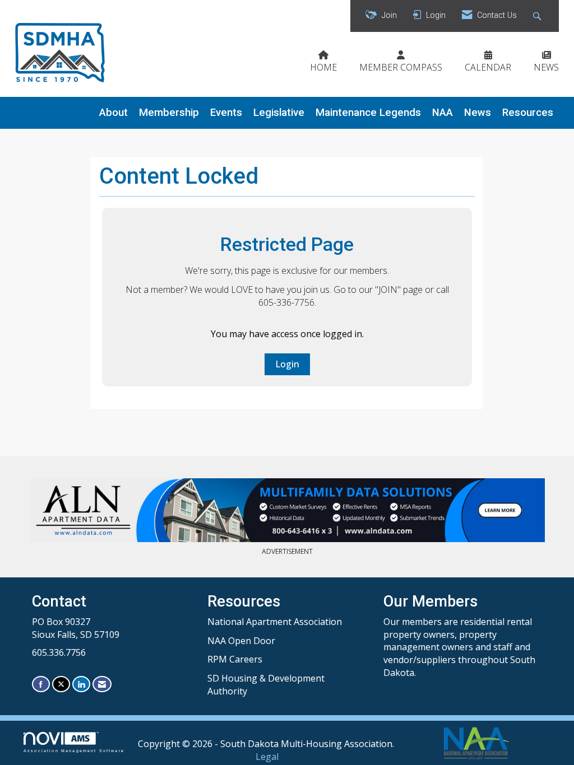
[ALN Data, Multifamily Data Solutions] (287, 510)
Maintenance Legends (368, 112)
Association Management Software (74, 750)
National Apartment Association (274, 621)
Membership (169, 112)
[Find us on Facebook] (41, 684)
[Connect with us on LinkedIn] (81, 684)
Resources (527, 112)
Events (226, 112)
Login (287, 364)
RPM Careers (234, 659)
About (113, 112)
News (477, 112)
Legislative (278, 112)
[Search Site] (538, 16)
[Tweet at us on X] (61, 684)
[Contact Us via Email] (102, 684)
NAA (442, 112)
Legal (267, 756)
